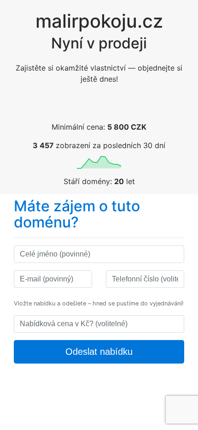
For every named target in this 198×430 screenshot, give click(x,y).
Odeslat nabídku (99, 351)
